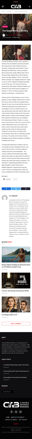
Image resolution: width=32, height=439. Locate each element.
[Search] (29, 6)
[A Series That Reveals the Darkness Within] (16, 280)
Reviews (5, 26)
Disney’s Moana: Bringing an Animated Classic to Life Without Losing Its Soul (16, 266)
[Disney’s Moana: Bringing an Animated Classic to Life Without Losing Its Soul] (16, 254)
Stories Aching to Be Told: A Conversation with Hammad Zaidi (16, 372)
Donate (16, 1)
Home (7, 417)
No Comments (7, 37)
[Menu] (3, 6)
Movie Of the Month (17, 417)
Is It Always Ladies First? (9, 315)
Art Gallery (23, 419)
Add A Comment (16, 323)
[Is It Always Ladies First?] (16, 304)
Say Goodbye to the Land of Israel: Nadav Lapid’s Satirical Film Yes (15, 378)
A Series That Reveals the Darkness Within (15, 291)
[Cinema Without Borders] (16, 6)
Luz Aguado (11, 35)
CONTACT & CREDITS (11, 419)
